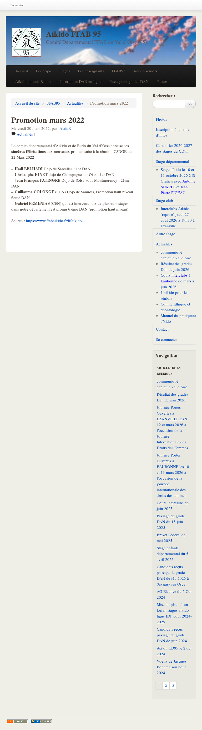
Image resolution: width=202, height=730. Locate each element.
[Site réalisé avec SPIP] (41, 721)
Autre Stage (165, 233)
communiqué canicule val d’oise (172, 383)
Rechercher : (164, 95)
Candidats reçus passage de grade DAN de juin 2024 (172, 634)
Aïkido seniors (145, 70)
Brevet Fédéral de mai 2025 (171, 537)
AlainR (65, 128)
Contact (162, 329)
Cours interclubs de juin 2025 (173, 505)
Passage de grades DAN (129, 81)
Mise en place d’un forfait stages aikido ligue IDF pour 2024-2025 (174, 613)
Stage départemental (172, 161)
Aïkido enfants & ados (33, 81)
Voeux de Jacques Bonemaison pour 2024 (171, 666)
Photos (162, 81)
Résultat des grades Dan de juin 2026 (172, 396)
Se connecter (166, 339)
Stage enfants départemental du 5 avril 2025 (172, 553)
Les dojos (44, 70)
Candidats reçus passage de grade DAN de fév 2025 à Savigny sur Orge (173, 575)
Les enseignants (91, 70)
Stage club (164, 200)
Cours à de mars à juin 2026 (177, 280)
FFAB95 (118, 70)
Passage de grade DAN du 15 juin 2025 (171, 521)
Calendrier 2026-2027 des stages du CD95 (174, 148)
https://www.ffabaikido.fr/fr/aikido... (55, 220)
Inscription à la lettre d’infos (173, 132)
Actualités (75, 103)
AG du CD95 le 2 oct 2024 (174, 650)
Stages (64, 70)
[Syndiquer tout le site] (17, 721)
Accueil (21, 70)
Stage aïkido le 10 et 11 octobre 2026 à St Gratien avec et (178, 181)
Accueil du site (27, 103)
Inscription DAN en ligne (81, 81)
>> (190, 103)
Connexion (17, 5)
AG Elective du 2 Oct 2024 (174, 594)
